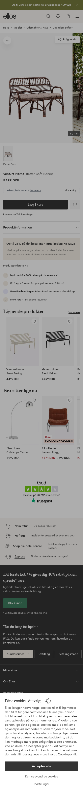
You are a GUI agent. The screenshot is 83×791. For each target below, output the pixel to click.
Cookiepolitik (67, 754)
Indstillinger (41, 784)
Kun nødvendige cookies (41, 776)
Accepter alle (41, 766)
